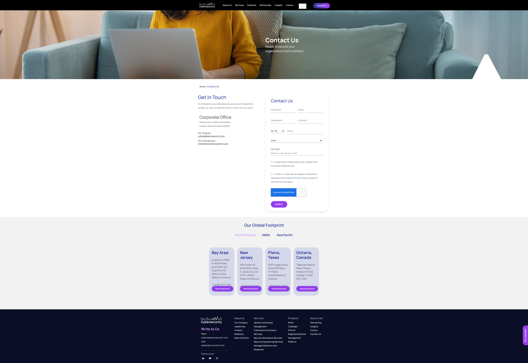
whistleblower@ (206, 143)
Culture (289, 5)
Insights (278, 5)
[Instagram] (217, 358)
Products (251, 5)
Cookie (289, 178)
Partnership (265, 5)
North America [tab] (245, 235)
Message (275, 149)
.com (225, 143)
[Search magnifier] (303, 5)
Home (202, 86)
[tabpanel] (264, 271)
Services (239, 5)
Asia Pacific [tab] (285, 235)
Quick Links (316, 318)
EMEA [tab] (266, 235)
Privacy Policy (300, 178)
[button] (321, 5)
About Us (227, 5)
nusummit (218, 143)
